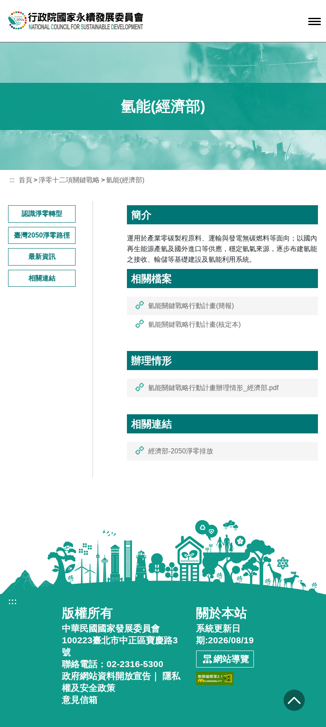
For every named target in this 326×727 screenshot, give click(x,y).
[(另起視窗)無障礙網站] (214, 675)
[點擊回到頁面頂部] (294, 700)
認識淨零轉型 (42, 213)
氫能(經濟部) (125, 180)
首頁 (25, 180)
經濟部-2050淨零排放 (180, 451)
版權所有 (87, 613)
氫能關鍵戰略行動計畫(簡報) (191, 305)
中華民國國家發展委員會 (111, 628)
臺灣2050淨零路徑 (42, 235)
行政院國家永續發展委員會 (76, 20)
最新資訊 (42, 256)
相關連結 (42, 278)
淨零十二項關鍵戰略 (69, 180)
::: (11, 180)
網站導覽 (231, 659)
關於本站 (221, 613)
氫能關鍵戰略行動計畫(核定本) (194, 324)
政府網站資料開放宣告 (106, 676)
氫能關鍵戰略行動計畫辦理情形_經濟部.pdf (213, 387)
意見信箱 (80, 699)
